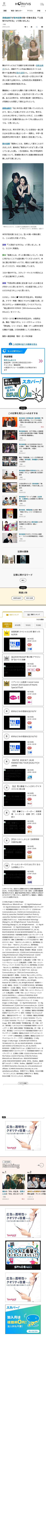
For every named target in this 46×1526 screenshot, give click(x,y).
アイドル (30, 11)
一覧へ (39, 1165)
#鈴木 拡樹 (29, 598)
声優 (38, 11)
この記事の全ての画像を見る (25, 344)
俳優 (5, 11)
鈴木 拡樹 (20, 72)
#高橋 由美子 (17, 598)
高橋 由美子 (7, 108)
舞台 (23, 580)
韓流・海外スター (16, 11)
